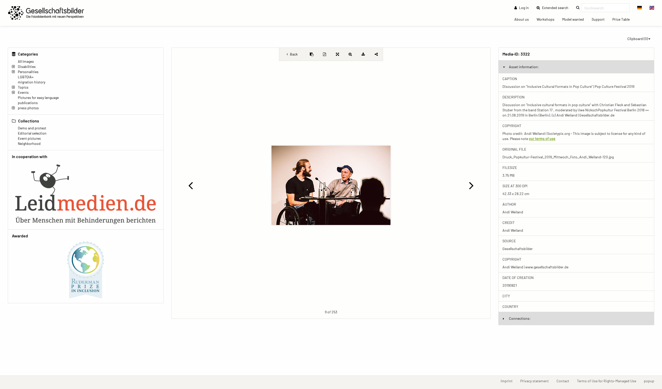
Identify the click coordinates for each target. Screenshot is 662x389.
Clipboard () (637, 38)
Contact (564, 380)
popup (651, 380)
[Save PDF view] (324, 54)
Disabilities (27, 66)
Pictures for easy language (38, 97)
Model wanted (575, 19)
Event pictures (29, 138)
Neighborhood (29, 143)
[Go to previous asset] (191, 185)
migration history (31, 82)
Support (600, 19)
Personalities (28, 71)
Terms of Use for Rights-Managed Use (608, 380)
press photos (28, 108)
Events (23, 92)
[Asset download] (363, 54)
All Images (26, 61)
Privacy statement (536, 380)
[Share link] (376, 54)
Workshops (547, 19)
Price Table (623, 19)
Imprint (508, 380)
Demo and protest (32, 128)
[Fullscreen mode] (337, 54)
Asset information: (524, 67)
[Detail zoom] (350, 54)
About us (523, 19)
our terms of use (542, 138)
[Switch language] (639, 7)
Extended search (556, 7)
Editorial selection (32, 133)
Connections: (520, 318)
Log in (523, 7)
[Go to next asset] (471, 185)
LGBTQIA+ (26, 77)
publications (28, 102)
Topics (23, 87)
